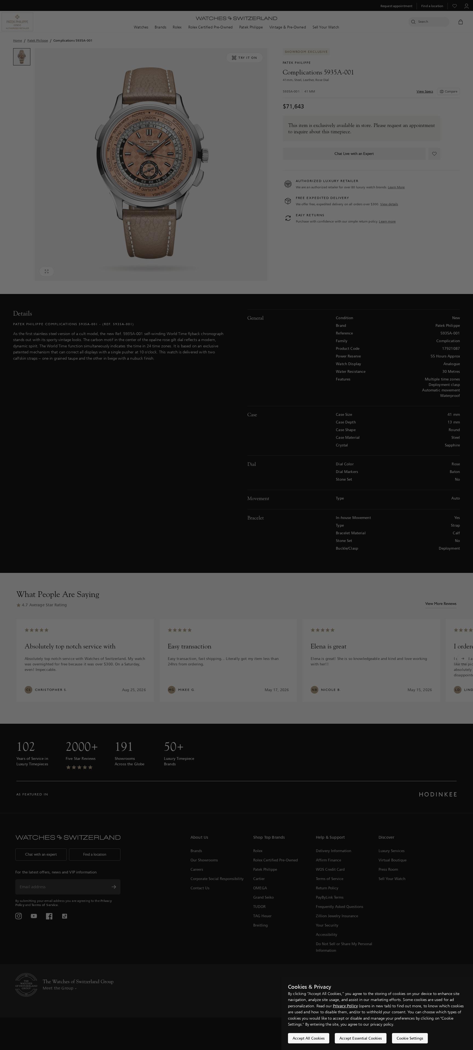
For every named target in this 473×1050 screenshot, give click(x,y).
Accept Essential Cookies (360, 1038)
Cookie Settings (410, 1038)
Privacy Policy (345, 1005)
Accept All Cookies (309, 1038)
